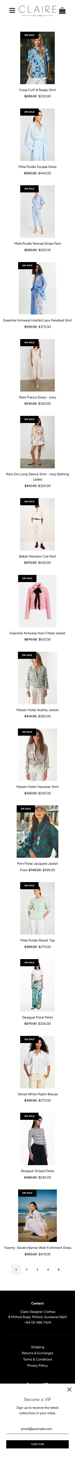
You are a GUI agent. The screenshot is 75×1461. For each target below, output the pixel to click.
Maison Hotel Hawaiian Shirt (37, 787)
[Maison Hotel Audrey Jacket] (37, 678)
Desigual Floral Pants (37, 1017)
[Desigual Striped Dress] (37, 1139)
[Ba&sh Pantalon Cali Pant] (37, 524)
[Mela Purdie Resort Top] (37, 908)
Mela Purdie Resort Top (37, 940)
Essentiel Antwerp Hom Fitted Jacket (37, 633)
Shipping (37, 1347)
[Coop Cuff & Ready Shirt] (37, 58)
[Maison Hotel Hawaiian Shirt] (37, 755)
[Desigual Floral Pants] (37, 985)
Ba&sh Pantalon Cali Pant (37, 556)
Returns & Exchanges (37, 1353)
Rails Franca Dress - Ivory (37, 397)
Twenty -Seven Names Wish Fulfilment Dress (37, 1248)
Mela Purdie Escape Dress (37, 167)
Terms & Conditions (37, 1359)
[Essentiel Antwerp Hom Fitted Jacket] (37, 601)
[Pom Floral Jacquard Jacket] (37, 831)
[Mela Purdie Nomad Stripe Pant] (37, 211)
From (37, 870)
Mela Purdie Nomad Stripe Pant (37, 243)
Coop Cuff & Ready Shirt (37, 90)
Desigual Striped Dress (37, 1171)
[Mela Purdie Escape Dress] (37, 134)
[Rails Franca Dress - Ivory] (37, 365)
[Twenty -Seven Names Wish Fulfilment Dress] (37, 1215)
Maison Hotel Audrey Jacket (37, 710)
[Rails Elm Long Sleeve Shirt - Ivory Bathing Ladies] (37, 442)
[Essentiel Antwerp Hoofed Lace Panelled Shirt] (37, 288)
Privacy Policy (37, 1365)
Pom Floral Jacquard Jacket (37, 864)
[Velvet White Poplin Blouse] (37, 1062)
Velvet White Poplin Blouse (38, 1094)
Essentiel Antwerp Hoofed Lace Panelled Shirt (37, 320)
